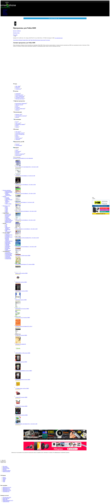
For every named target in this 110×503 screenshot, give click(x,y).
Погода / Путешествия (19, 134)
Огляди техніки (8, 195)
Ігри (6, 225)
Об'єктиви (7, 247)
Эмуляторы (17, 139)
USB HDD (7, 245)
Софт (6, 224)
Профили (17, 136)
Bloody (6, 207)
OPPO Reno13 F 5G (6, 489)
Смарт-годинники (8, 199)
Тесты (14, 40)
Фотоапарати (7, 246)
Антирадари (7, 256)
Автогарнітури (8, 257)
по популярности (21, 158)
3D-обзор (20, 40)
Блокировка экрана (19, 94)
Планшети (5, 10)
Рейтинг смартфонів (7, 194)
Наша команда (5, 467)
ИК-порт (17, 117)
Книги (4, 11)
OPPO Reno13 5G (6, 488)
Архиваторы (17, 93)
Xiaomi (4, 479)
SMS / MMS (17, 86)
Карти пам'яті (8, 243)
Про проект (5, 466)
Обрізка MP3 (7, 229)
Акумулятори (7, 252)
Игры (27, 40)
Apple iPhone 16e (6, 491)
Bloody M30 (5, 499)
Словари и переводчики (20, 108)
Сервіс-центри (8, 219)
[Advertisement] (21, 65)
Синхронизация (18, 145)
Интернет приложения (19, 153)
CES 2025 (7, 197)
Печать (16, 106)
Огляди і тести (8, 214)
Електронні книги (8, 236)
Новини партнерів (6, 471)
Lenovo (6, 210)
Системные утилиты (19, 97)
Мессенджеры (18, 155)
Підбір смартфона (8, 191)
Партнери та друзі (6, 205)
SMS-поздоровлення (8, 231)
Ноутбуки (5, 12)
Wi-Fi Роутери (8, 250)
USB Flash (7, 244)
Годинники (5, 14)
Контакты (17, 87)
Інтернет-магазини (9, 220)
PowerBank (7, 235)
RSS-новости (18, 151)
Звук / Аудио (17, 123)
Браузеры (17, 152)
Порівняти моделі (8, 192)
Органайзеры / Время (19, 132)
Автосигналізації (8, 255)
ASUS (6, 206)
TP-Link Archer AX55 (7, 497)
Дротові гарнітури (8, 241)
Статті (6, 202)
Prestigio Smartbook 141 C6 (8, 500)
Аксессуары (42, 40)
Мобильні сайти (8, 221)
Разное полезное (18, 138)
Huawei (4, 477)
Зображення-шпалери (7, 228)
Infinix (6, 212)
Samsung (4, 478)
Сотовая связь (18, 88)
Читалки (17, 126)
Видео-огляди (8, 215)
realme (6, 209)
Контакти (4, 469)
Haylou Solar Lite (6, 498)
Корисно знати (8, 222)
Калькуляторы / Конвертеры (20, 103)
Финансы (17, 109)
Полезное (17, 144)
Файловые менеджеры (19, 98)
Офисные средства (19, 104)
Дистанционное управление (20, 115)
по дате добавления (29, 158)
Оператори (7, 218)
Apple (4, 481)
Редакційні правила (6, 470)
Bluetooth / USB (18, 114)
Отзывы (24, 40)
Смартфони (5, 9)
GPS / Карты (17, 131)
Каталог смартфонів (7, 190)
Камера (16, 125)
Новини (4, 196)
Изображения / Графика (20, 124)
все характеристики (59, 37)
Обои (34, 40)
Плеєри (6, 249)
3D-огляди (7, 216)
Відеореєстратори (8, 253)
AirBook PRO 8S (6, 501)
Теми (6, 226)
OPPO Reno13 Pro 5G (7, 487)
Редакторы (17, 107)
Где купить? (47, 40)
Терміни (6, 217)
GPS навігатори (8, 254)
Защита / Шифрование (19, 96)
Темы (31, 40)
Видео (17, 40)
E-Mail (16, 150)
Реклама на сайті (6, 468)
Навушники (5, 13)
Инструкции (37, 40)
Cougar (6, 208)
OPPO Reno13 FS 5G (7, 490)
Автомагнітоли (8, 258)
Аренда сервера (8, 203)
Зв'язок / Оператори (7, 201)
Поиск (16, 135)
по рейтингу (15, 158)
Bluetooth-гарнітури (7, 239)
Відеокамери (7, 248)
